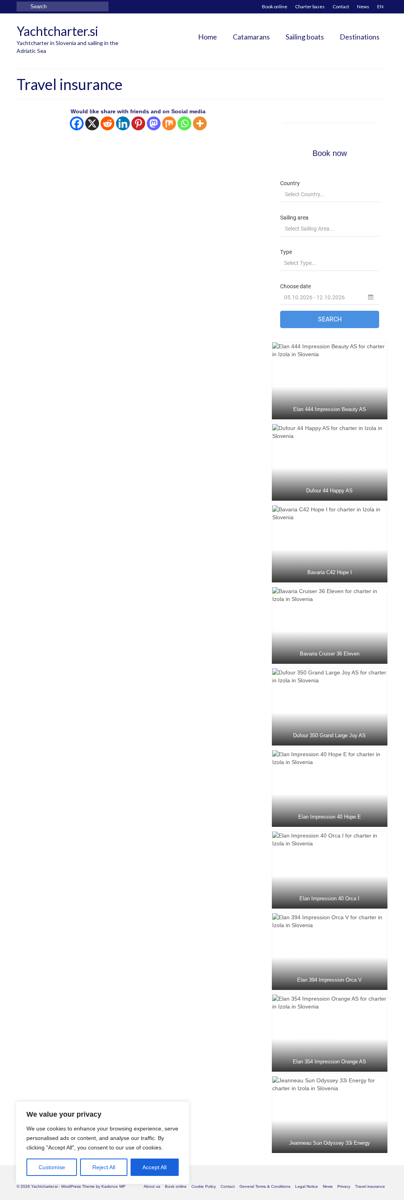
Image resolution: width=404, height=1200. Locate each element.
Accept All (154, 1167)
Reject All (103, 1167)
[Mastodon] (154, 123)
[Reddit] (107, 123)
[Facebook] (77, 123)
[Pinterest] (138, 123)
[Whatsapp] (184, 123)
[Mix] (169, 123)
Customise (52, 1167)
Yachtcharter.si (57, 31)
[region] (102, 1142)
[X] (92, 123)
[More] (200, 123)
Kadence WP (113, 1186)
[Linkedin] (123, 123)
